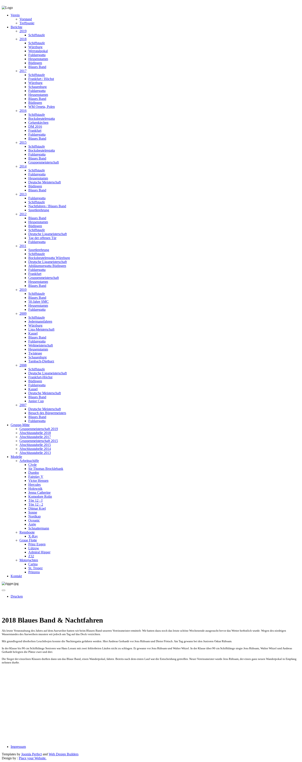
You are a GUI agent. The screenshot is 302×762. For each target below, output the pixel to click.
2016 (23, 110)
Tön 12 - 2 (35, 504)
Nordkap (34, 516)
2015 (23, 142)
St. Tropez (35, 568)
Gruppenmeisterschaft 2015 (38, 441)
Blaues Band (37, 67)
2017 (23, 71)
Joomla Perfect (31, 754)
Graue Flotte (28, 540)
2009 (23, 313)
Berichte (16, 27)
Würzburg (35, 47)
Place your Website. (32, 758)
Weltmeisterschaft (40, 345)
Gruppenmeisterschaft (43, 162)
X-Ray (33, 536)
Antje (32, 524)
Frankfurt (34, 130)
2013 (23, 194)
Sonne (32, 512)
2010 (23, 289)
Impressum (18, 747)
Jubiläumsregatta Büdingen (47, 266)
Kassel (33, 333)
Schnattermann (38, 528)
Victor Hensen (38, 480)
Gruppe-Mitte (20, 425)
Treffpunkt (26, 23)
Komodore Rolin (40, 496)
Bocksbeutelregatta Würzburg (49, 258)
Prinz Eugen (37, 544)
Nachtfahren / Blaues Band (47, 206)
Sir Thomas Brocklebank (45, 469)
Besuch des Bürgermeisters (47, 413)
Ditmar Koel (37, 508)
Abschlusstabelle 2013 (35, 453)
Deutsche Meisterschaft (44, 182)
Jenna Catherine (39, 492)
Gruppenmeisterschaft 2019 (38, 429)
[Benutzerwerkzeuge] (3, 590)
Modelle (16, 457)
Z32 (31, 556)
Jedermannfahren (40, 321)
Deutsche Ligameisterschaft (47, 234)
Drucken (17, 596)
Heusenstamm (38, 59)
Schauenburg (37, 87)
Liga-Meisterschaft (41, 329)
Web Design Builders (63, 754)
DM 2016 (35, 126)
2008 (23, 365)
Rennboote (27, 532)
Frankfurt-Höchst (40, 377)
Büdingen (35, 63)
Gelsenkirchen (38, 122)
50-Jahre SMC (38, 301)
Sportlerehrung (38, 210)
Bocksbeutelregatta (41, 118)
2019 (23, 31)
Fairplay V (35, 476)
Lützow (33, 548)
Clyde (32, 465)
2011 (22, 246)
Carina (33, 564)
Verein (15, 15)
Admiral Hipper (39, 552)
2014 (23, 166)
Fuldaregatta (37, 55)
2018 (23, 39)
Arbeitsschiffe (29, 461)
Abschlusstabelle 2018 (35, 433)
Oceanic (34, 520)
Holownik (35, 488)
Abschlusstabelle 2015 (35, 445)
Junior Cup (36, 401)
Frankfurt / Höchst (41, 79)
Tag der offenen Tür (42, 238)
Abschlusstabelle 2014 (35, 449)
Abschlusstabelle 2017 (35, 437)
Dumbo (33, 472)
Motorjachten (28, 560)
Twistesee (35, 353)
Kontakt (16, 576)
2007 (23, 405)
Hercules (34, 484)
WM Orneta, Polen (41, 107)
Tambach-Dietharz (41, 361)
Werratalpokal (38, 51)
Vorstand (25, 19)
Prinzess (34, 572)
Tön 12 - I (35, 500)
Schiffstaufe (36, 35)
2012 (23, 214)
